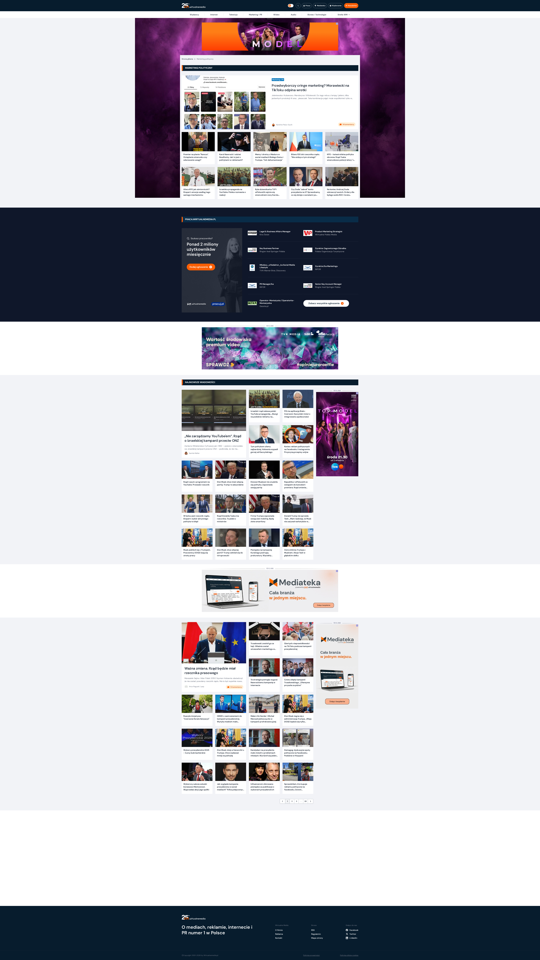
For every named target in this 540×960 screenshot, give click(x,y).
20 (305, 801)
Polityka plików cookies (349, 955)
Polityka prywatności (311, 955)
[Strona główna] (193, 5)
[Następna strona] (310, 801)
